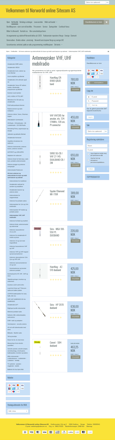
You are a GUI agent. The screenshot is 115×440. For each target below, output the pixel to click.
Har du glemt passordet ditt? (97, 108)
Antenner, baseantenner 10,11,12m (17, 231)
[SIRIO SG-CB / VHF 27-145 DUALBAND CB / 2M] (40, 157)
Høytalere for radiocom (14, 155)
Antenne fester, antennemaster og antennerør (19, 225)
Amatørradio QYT (13, 305)
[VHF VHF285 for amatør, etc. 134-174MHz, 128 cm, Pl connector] (40, 119)
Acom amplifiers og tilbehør (16, 76)
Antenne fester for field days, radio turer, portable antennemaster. (18, 160)
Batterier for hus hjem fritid (15, 369)
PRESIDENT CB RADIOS (15, 120)
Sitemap (89, 426)
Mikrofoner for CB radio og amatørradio (16, 101)
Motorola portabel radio (15, 312)
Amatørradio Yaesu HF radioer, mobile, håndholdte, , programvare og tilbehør (17, 87)
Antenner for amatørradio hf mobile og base (18, 236)
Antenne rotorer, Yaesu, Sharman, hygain (18, 115)
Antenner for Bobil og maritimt (19, 221)
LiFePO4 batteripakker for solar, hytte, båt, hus (17, 295)
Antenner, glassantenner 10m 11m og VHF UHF (19, 258)
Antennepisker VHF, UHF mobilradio (17, 216)
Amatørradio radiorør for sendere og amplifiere (17, 185)
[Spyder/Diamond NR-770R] (40, 195)
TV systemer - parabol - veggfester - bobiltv (15, 365)
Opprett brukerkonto (94, 111)
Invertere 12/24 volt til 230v (16, 285)
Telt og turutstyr (12, 336)
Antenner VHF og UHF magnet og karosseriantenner (19, 253)
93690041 (96, 424)
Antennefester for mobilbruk (18, 181)
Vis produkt (75, 89)
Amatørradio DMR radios (15, 64)
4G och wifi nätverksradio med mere (17, 328)
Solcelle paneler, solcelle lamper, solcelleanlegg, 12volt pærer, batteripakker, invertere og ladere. (18, 351)
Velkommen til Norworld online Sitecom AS (40, 10)
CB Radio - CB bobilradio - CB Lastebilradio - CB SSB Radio (17, 124)
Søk (107, 2)
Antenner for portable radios (18, 201)
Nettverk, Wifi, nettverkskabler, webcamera (17, 316)
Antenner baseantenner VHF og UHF (18, 247)
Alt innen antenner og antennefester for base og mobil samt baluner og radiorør (17, 175)
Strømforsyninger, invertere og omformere (17, 280)
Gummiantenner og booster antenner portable (18, 269)
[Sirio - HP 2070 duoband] (40, 309)
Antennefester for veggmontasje (15, 196)
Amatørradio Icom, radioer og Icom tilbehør (16, 72)
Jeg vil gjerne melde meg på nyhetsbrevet (98, 154)
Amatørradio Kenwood (14, 137)
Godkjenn (90, 169)
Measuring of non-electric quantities (15, 344)
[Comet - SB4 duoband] (40, 347)
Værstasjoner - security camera (17, 324)
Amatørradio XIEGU (14, 67)
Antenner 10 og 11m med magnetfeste (17, 242)
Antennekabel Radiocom (15, 170)
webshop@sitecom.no (39, 426)
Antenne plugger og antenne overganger (16, 165)
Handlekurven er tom (93, 22)
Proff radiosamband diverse (16, 105)
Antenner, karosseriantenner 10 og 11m (18, 264)
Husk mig (94, 105)
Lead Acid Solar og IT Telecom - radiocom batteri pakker (17, 289)
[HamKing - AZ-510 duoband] (40, 271)
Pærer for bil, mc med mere (16, 340)
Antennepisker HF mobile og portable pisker (18, 211)
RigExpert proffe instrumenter (16, 308)
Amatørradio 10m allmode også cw (17, 81)
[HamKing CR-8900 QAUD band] (40, 82)
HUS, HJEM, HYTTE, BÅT (15, 96)
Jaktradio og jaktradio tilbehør (17, 134)
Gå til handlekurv (98, 82)
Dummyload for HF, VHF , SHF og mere (18, 275)
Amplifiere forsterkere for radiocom (15, 142)
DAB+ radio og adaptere (15, 320)
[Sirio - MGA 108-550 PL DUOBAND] (40, 233)
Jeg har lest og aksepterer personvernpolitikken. (97, 160)
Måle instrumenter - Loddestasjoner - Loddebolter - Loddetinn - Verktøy (17, 358)
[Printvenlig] (108, 51)
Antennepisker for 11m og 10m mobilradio (19, 205)
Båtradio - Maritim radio (15, 333)
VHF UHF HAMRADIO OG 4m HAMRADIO (17, 300)
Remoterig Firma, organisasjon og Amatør (18, 130)
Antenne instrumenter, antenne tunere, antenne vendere (17, 147)
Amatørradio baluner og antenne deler (17, 191)
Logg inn (90, 117)
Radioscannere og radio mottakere (15, 110)
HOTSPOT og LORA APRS (16, 152)
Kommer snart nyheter (14, 93)
